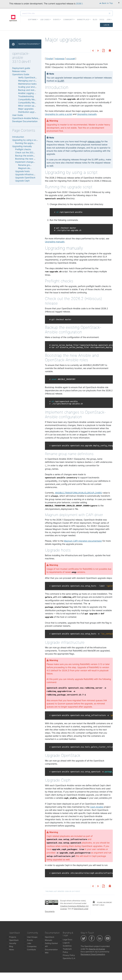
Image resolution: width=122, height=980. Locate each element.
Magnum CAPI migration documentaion (83, 541)
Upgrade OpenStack (25, 177)
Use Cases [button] (44, 19)
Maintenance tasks (27, 83)
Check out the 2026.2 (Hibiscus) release (34, 152)
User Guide (17, 115)
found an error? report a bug (102, 903)
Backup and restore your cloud (33, 90)
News (11, 949)
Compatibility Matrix (28, 99)
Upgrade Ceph (22, 180)
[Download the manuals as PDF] (103, 50)
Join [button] (108, 19)
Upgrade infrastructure (26, 174)
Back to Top (107, 3)
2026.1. (79, 3)
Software (32, 19)
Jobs (29, 943)
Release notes (19, 71)
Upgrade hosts (22, 171)
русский (70, 58)
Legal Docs (67, 939)
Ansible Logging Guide (29, 93)
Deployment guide (21, 68)
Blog (95, 19)
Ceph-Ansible (96, 807)
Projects (12, 937)
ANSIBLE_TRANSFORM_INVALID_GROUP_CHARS (78, 492)
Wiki (47, 953)
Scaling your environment (30, 87)
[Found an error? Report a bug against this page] (110, 50)
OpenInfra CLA (69, 958)
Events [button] (56, 19)
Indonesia (59, 58)
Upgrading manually (22, 146)
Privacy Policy (69, 955)
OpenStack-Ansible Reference (27, 118)
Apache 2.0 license (97, 949)
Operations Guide (20, 74)
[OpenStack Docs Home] (13, 44)
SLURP (60, 80)
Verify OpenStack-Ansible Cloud (33, 77)
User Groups (32, 937)
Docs (102, 19)
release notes (94, 141)
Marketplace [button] (83, 19)
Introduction (18, 137)
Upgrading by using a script (25, 140)
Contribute (31, 949)
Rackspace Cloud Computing (93, 954)
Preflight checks (23, 149)
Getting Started (51, 943)
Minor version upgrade (29, 105)
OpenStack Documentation (28, 44)
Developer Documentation (24, 121)
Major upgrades (25, 108)
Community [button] (68, 19)
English (49, 58)
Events (30, 940)
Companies (31, 946)
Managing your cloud (28, 80)
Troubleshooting (26, 96)
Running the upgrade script (28, 143)
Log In (106, 25)
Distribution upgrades (28, 112)
